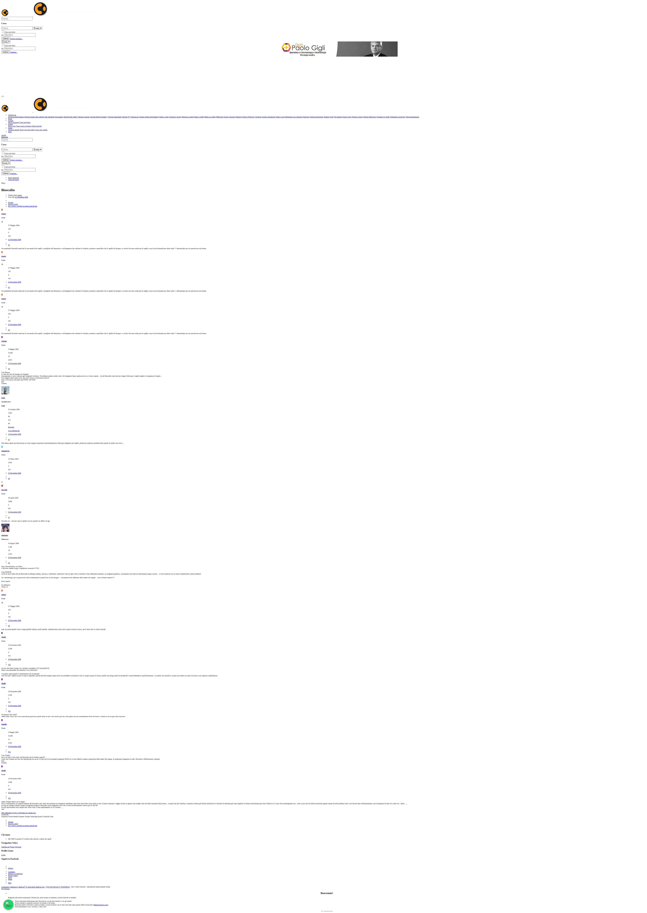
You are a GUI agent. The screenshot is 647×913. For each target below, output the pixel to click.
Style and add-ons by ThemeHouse (58, 887)
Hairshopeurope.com (101, 905)
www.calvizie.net (14, 431)
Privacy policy (13, 875)
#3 (9, 330)
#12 (9, 752)
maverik (4, 490)
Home (10, 879)
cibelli (3, 637)
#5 (9, 439)
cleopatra (4, 535)
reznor (20, 195)
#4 (9, 369)
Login (3, 855)
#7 (9, 517)
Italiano (10, 868)
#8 (9, 563)
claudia (4, 341)
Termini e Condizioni (15, 874)
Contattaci (11, 872)
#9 (9, 626)
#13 (9, 798)
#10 (9, 665)
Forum (12, 847)
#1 (9, 245)
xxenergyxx (5, 451)
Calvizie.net (5, 847)
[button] (2, 96)
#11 (9, 711)
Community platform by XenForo (23, 887)
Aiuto (10, 877)
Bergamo (11, 427)
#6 (9, 478)
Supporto (18, 847)
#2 (9, 287)
